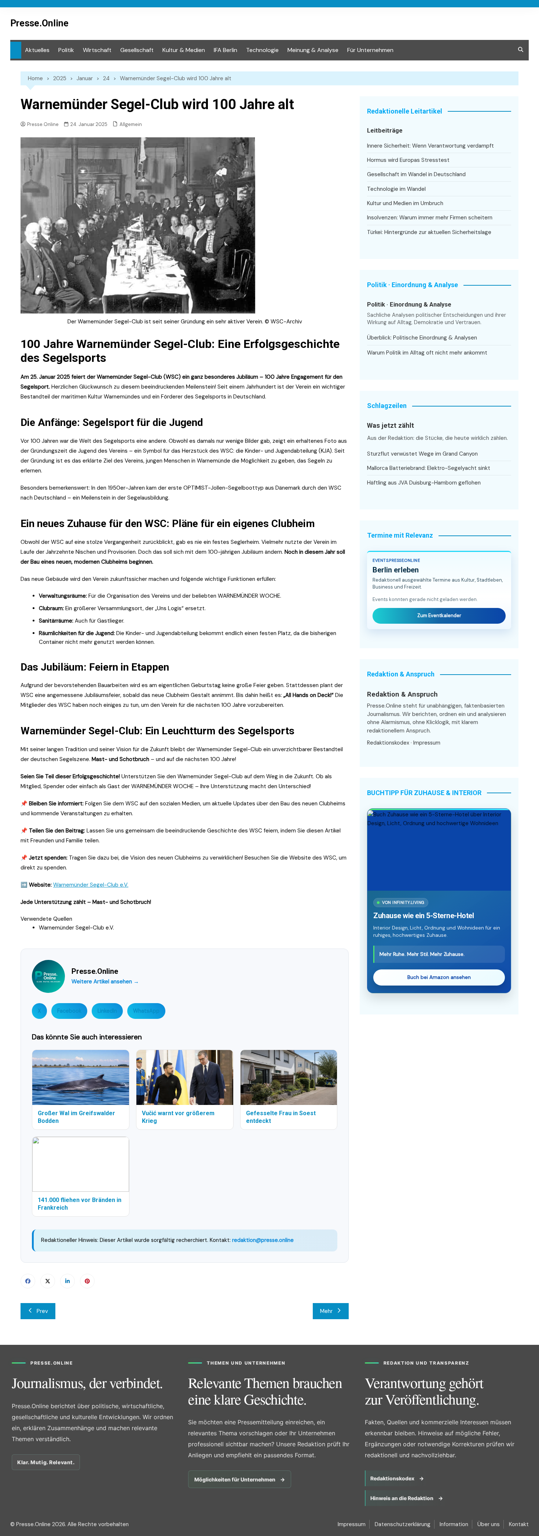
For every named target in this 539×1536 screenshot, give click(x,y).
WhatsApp (146, 1011)
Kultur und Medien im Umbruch (405, 203)
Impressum (426, 742)
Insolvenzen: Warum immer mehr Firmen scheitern (429, 217)
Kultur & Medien (183, 50)
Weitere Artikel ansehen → (105, 981)
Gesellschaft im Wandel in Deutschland (416, 174)
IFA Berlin (225, 50)
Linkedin (67, 1281)
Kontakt (519, 1524)
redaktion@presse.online (263, 1240)
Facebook (69, 1011)
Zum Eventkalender (439, 615)
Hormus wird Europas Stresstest (408, 160)
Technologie (262, 50)
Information (454, 1524)
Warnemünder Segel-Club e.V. (90, 884)
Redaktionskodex (388, 742)
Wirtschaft (97, 50)
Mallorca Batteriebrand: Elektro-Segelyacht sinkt (428, 468)
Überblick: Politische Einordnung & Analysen (422, 337)
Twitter (47, 1281)
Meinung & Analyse (312, 50)
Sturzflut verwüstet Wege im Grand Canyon (422, 453)
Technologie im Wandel (396, 189)
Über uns (488, 1524)
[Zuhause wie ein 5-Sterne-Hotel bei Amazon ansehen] (439, 850)
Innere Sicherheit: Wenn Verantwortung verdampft (430, 145)
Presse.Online (39, 23)
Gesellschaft (137, 50)
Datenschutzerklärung (402, 1524)
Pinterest (87, 1281)
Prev (42, 1311)
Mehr (326, 1311)
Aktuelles (37, 50)
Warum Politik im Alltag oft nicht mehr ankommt (427, 352)
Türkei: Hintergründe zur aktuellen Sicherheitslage (429, 232)
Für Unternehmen (370, 50)
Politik (66, 50)
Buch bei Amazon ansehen (439, 977)
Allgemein (131, 124)
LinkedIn (107, 1011)
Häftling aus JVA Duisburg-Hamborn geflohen (424, 482)
